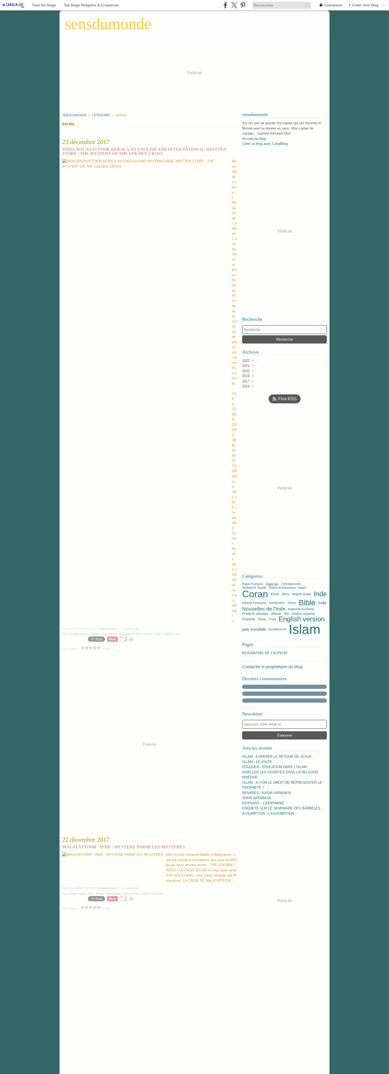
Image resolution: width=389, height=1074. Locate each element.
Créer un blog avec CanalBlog (265, 144)
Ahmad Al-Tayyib (254, 587)
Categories (101, 115)
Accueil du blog (254, 139)
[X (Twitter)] (234, 5)
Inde (320, 594)
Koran (275, 594)
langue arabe (301, 594)
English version (302, 619)
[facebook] (225, 5)
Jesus (292, 602)
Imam (302, 587)
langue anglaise (303, 613)
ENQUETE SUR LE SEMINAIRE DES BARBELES (281, 808)
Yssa (272, 619)
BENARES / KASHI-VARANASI (266, 793)
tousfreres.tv (277, 629)
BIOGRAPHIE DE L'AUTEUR (264, 653)
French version (255, 614)
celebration (277, 602)
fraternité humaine (301, 609)
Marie (262, 619)
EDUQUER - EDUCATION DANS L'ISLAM (274, 767)
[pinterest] (242, 5)
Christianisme (291, 584)
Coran (255, 594)
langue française (254, 602)
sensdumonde (74, 115)
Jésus (276, 614)
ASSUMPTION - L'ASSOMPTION (268, 813)
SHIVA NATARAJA (256, 798)
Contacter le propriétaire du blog (272, 667)
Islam (304, 629)
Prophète (248, 619)
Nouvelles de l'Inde (264, 609)
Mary (285, 594)
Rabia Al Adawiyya (282, 587)
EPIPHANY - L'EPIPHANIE (263, 803)
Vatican (272, 584)
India (322, 603)
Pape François (252, 584)
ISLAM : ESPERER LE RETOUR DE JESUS (276, 757)
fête (286, 613)
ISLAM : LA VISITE (257, 762)
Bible (307, 603)
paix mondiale (254, 629)
